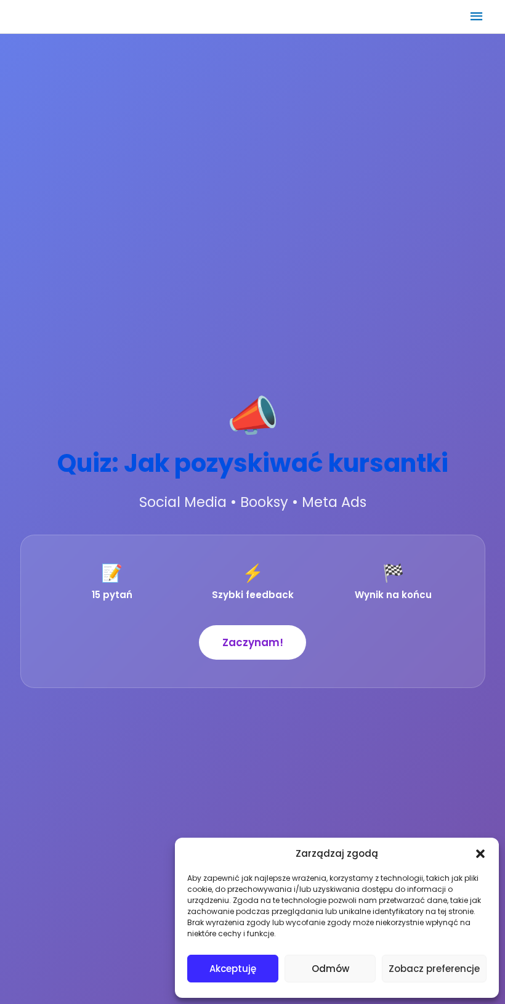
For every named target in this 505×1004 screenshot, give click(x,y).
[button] (480, 854)
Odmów (330, 968)
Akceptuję (232, 968)
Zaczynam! (252, 642)
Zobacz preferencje (434, 968)
